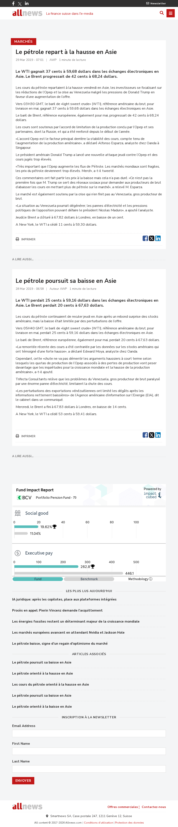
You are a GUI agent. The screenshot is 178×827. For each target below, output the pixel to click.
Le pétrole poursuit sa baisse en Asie (41, 662)
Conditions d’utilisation (98, 822)
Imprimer (28, 239)
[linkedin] (158, 237)
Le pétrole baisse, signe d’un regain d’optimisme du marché (60, 644)
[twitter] (151, 237)
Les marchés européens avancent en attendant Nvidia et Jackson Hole (68, 632)
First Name (21, 744)
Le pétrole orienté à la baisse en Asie (42, 707)
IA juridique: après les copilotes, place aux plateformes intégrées (64, 599)
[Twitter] (19, 4)
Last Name (21, 761)
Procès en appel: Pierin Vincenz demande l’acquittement (57, 610)
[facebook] (145, 237)
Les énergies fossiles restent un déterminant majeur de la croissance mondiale (76, 621)
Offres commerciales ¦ (123, 807)
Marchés (23, 41)
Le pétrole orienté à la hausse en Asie (42, 673)
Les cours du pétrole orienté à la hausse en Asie (50, 684)
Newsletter (158, 3)
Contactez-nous (154, 807)
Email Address (23, 726)
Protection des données (129, 822)
